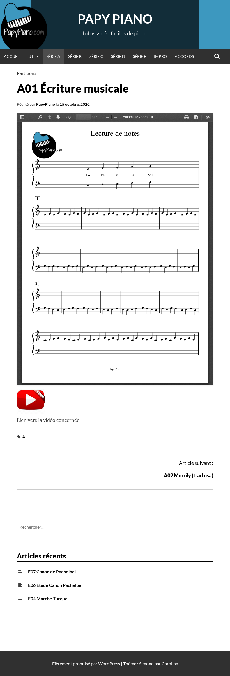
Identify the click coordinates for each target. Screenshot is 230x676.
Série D (118, 56)
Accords (184, 56)
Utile (33, 56)
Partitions (26, 73)
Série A (53, 56)
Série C (96, 56)
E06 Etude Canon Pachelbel (55, 585)
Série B (75, 56)
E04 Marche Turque (48, 598)
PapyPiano (45, 104)
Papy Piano (115, 18)
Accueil (12, 56)
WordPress (109, 663)
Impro (160, 56)
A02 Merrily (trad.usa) (188, 475)
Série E (139, 56)
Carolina (170, 663)
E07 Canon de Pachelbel (52, 571)
